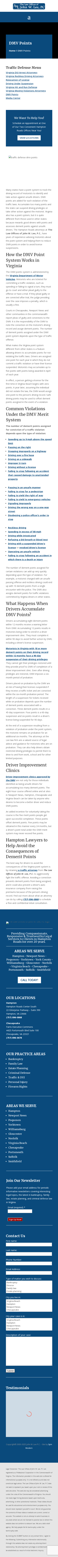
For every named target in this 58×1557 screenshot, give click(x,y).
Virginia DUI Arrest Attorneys (21, 72)
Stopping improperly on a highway (27, 451)
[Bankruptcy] (29, 1282)
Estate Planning (18, 1068)
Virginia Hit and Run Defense (21, 87)
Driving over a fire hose (21, 455)
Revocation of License (17, 79)
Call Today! (29, 980)
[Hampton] (29, 1304)
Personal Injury (18, 1082)
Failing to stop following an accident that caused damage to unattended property (28, 475)
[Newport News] (29, 1307)
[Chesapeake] (29, 1309)
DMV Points (12, 94)
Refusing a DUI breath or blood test (28, 539)
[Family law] (29, 1288)
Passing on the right (19, 447)
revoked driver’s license (32, 547)
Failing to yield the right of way (25, 495)
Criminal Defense (19, 1072)
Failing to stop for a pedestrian (25, 491)
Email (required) (16, 1207)
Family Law (15, 1063)
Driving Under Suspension (19, 83)
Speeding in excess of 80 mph (24, 531)
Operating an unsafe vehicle (24, 551)
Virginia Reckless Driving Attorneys (24, 76)
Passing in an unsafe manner (24, 487)
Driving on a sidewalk (20, 459)
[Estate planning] (29, 1291)
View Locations (29, 138)
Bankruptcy (15, 1059)
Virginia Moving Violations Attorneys (26, 90)
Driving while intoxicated (22, 535)
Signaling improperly (19, 503)
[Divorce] (29, 1285)
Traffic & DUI (16, 1077)
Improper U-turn (17, 463)
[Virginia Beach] (29, 1301)
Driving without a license (22, 467)
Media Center (13, 98)
